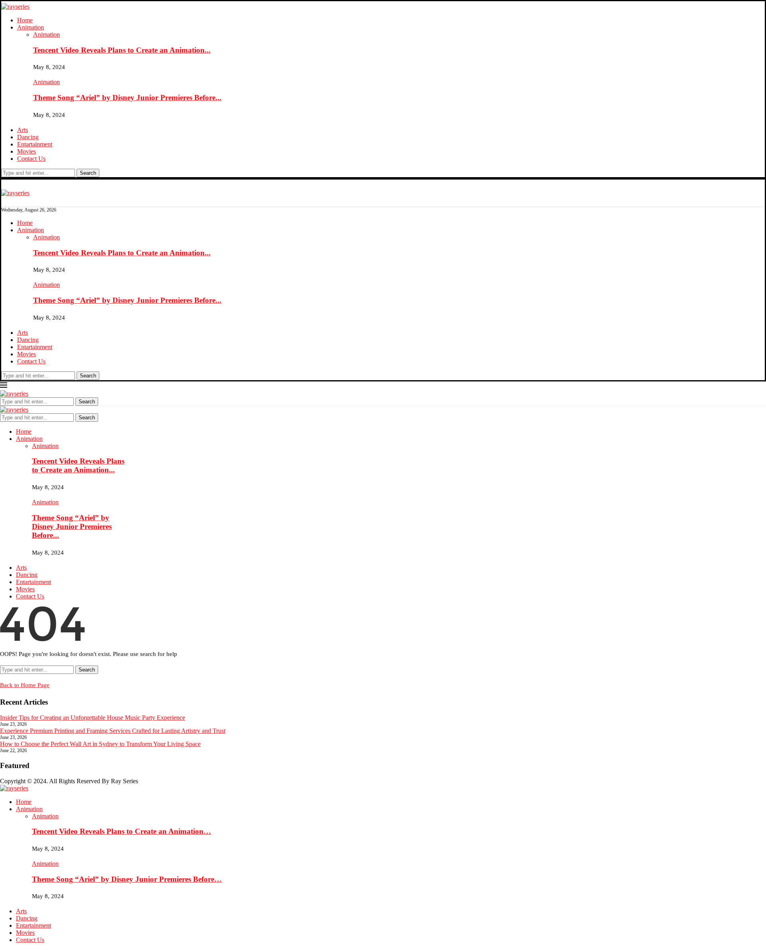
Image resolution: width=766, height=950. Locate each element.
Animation (30, 27)
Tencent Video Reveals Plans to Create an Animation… (121, 831)
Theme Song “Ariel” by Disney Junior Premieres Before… (127, 879)
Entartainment (34, 144)
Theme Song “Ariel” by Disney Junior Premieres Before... (127, 97)
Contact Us (31, 158)
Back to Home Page (24, 685)
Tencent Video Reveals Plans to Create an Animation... (122, 50)
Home (25, 20)
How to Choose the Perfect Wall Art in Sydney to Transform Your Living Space (100, 744)
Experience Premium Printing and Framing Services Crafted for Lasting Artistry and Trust (112, 730)
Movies (26, 151)
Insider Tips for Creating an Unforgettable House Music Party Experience (92, 717)
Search (88, 173)
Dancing (28, 137)
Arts (22, 129)
